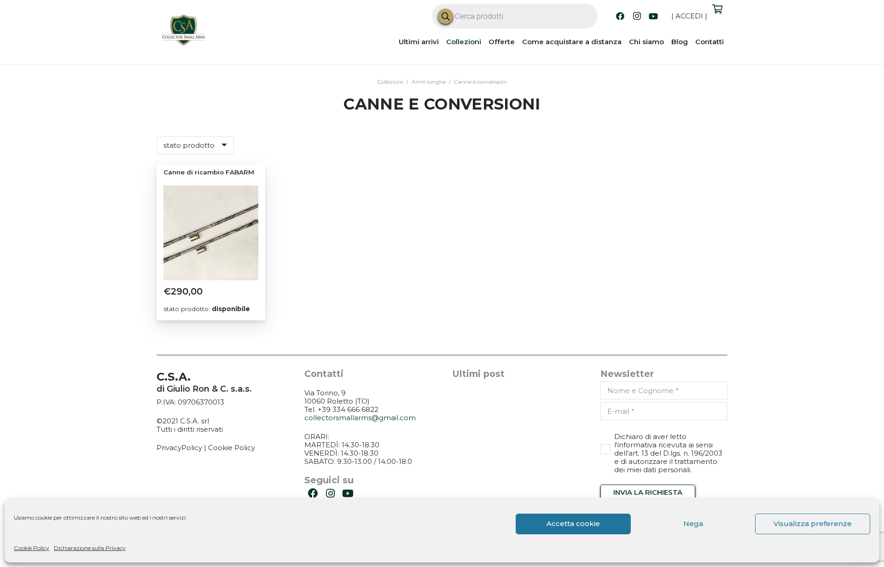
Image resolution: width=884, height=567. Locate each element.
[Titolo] (184, 31)
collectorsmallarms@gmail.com (360, 417)
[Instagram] (636, 16)
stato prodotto (189, 145)
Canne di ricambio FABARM (208, 172)
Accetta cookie (573, 523)
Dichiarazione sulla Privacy (90, 547)
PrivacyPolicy (179, 447)
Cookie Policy (31, 547)
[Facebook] (620, 16)
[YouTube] (653, 16)
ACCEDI (689, 16)
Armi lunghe (429, 81)
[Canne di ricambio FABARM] (210, 232)
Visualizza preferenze (813, 523)
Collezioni (390, 81)
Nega (693, 523)
